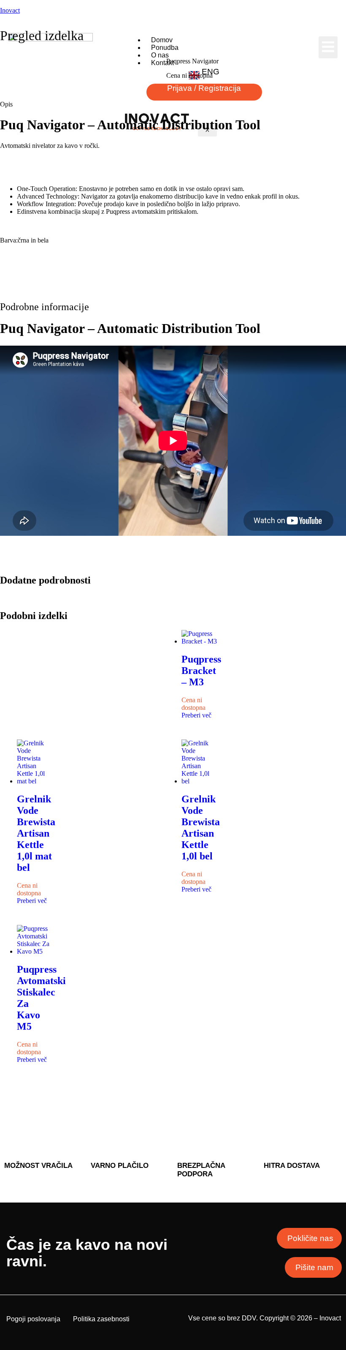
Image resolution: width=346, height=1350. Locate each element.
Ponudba (164, 47)
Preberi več (196, 715)
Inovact (10, 10)
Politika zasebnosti (101, 1319)
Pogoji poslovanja (33, 1319)
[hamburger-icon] (328, 47)
